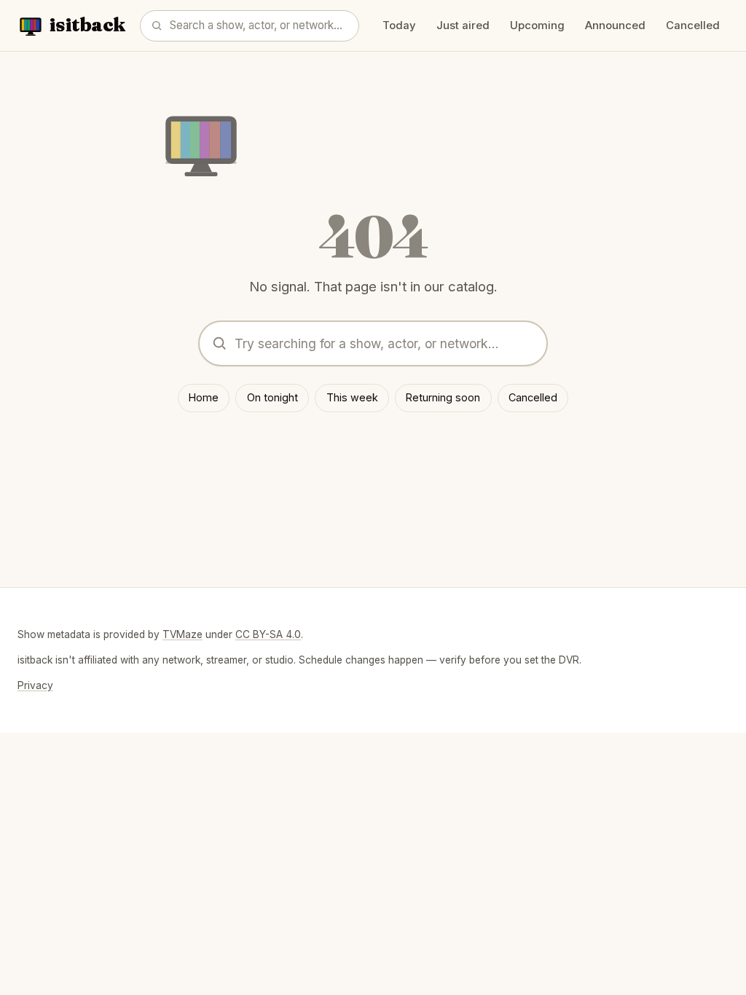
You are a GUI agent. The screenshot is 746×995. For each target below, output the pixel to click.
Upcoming (537, 25)
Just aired (463, 25)
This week (352, 397)
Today (399, 25)
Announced (615, 25)
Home (204, 397)
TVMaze (182, 634)
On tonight (272, 397)
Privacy (35, 685)
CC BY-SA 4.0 (268, 634)
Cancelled (693, 25)
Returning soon (443, 397)
